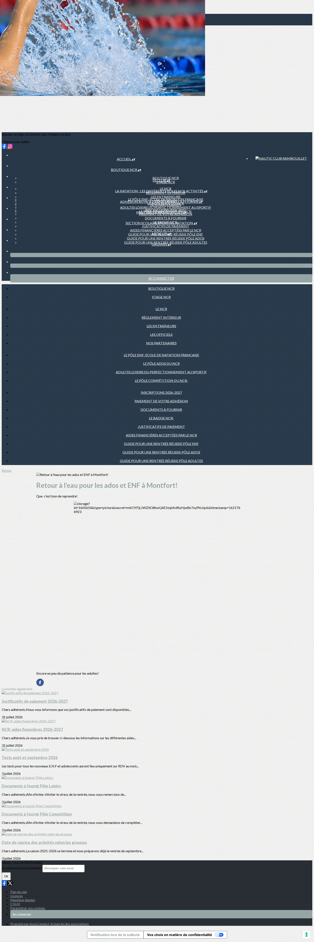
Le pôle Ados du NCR (161, 363)
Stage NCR (161, 297)
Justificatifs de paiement (165, 226)
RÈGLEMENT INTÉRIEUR (161, 317)
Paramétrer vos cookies (27, 908)
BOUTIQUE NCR (166, 178)
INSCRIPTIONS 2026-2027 (165, 210)
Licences (16, 896)
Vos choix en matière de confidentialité (179, 935)
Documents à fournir (165, 218)
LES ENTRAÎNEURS (165, 197)
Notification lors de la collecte (115, 935)
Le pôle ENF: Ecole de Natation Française (165, 199)
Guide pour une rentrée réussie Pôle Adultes (161, 461)
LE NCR (165, 189)
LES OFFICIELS (161, 334)
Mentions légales (22, 900)
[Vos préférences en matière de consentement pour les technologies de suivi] (306, 934)
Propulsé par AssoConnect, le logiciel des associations (49, 924)
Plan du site (18, 892)
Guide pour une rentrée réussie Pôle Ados (165, 238)
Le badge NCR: (161, 418)
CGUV (15, 904)
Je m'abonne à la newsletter (22, 868)
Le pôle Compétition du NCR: (161, 380)
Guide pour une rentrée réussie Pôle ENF (161, 444)
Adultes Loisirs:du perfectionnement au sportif (165, 207)
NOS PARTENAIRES (161, 343)
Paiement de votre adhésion (161, 401)
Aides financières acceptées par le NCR (165, 230)
